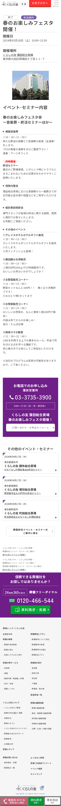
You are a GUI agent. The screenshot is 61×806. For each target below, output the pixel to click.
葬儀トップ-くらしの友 (14, 628)
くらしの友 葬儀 (25, 548)
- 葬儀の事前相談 (7, 644)
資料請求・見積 (33, 609)
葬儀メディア (8, 749)
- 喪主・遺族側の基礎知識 (35, 713)
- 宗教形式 (7, 718)
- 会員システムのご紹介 (7, 655)
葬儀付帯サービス (10, 662)
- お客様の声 (7, 744)
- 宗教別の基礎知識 (35, 723)
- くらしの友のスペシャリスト (7, 728)
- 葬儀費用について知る (35, 639)
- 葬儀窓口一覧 (7, 767)
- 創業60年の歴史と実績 (7, 713)
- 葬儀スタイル (7, 723)
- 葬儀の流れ (7, 649)
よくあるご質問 (37, 757)
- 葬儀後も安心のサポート (7, 733)
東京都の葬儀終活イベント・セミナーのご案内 (21, 566)
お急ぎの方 (7, 634)
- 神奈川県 (34, 673)
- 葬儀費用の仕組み (35, 649)
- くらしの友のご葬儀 (7, 707)
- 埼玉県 (33, 678)
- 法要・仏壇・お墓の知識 (35, 728)
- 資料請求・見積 (7, 762)
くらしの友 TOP (9, 548)
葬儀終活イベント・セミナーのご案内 (18, 551)
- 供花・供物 (7, 683)
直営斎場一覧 (36, 694)
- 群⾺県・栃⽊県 (35, 688)
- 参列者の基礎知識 (35, 718)
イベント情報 (36, 768)
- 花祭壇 (6, 668)
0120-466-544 (34, 600)
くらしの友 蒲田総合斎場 (18, 55)
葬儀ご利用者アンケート (41, 763)
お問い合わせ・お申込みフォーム (30, 427)
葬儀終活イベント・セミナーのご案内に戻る (30, 531)
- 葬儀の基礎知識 (35, 708)
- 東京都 (33, 668)
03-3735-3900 (33, 396)
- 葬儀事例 (7, 738)
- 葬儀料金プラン (35, 655)
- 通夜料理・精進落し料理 (7, 678)
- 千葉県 (33, 683)
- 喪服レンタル (7, 688)
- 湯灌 (5, 673)
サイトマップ (36, 774)
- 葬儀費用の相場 (35, 644)
